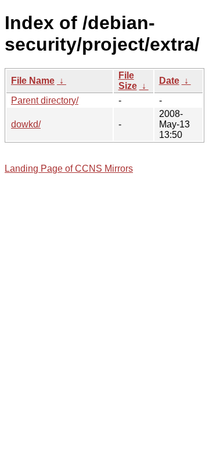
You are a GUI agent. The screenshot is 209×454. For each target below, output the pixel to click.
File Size (127, 80)
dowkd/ (26, 124)
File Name (33, 81)
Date (169, 81)
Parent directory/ (44, 100)
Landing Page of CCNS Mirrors (69, 168)
